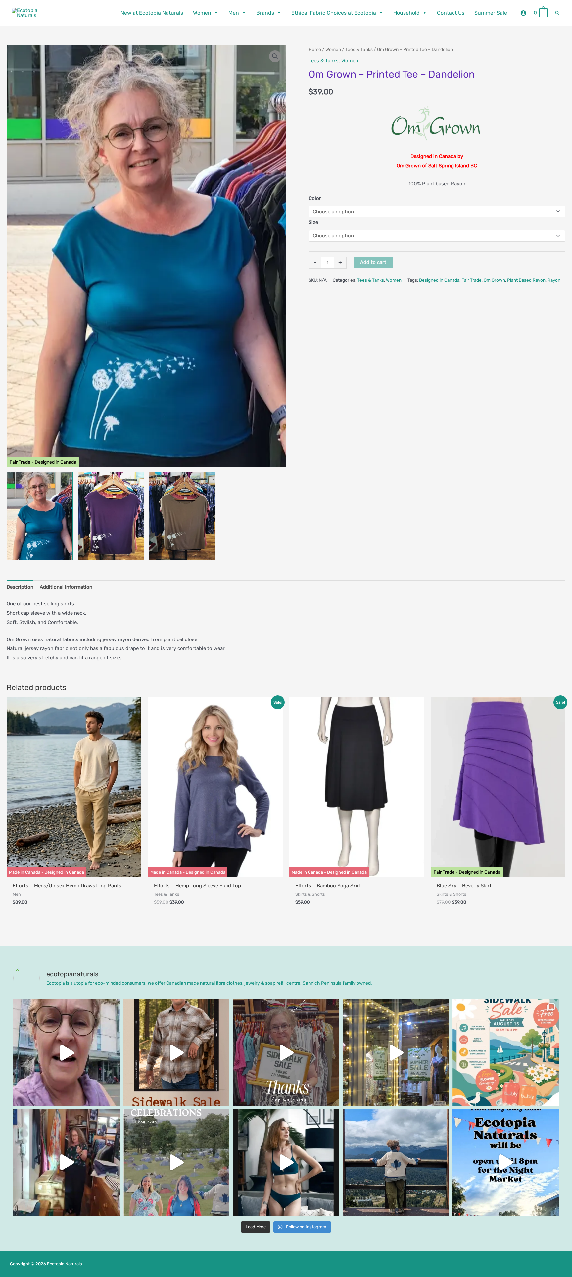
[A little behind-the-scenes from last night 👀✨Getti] (286, 1052)
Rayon (554, 280)
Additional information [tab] (66, 587)
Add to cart (373, 262)
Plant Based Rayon (526, 280)
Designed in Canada (439, 280)
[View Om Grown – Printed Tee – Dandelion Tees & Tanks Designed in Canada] (40, 516)
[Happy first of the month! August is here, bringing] (176, 1162)
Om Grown (494, 280)
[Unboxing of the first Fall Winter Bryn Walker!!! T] (66, 1162)
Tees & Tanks (359, 49)
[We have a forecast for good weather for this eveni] (505, 1162)
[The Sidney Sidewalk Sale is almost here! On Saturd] (505, 1052)
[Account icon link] (523, 13)
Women (202, 13)
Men (233, 13)
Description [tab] (20, 587)
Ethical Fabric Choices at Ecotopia (333, 13)
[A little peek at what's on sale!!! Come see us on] (66, 1052)
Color (315, 198)
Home (315, 49)
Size (313, 222)
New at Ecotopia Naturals (151, 13)
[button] (557, 13)
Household (406, 13)
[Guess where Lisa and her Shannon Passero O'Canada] (396, 1162)
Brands (265, 13)
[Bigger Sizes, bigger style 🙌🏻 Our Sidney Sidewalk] (176, 1052)
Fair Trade (471, 280)
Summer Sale (490, 13)
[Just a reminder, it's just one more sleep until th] (396, 1052)
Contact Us (450, 13)
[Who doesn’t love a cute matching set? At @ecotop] (286, 1162)
